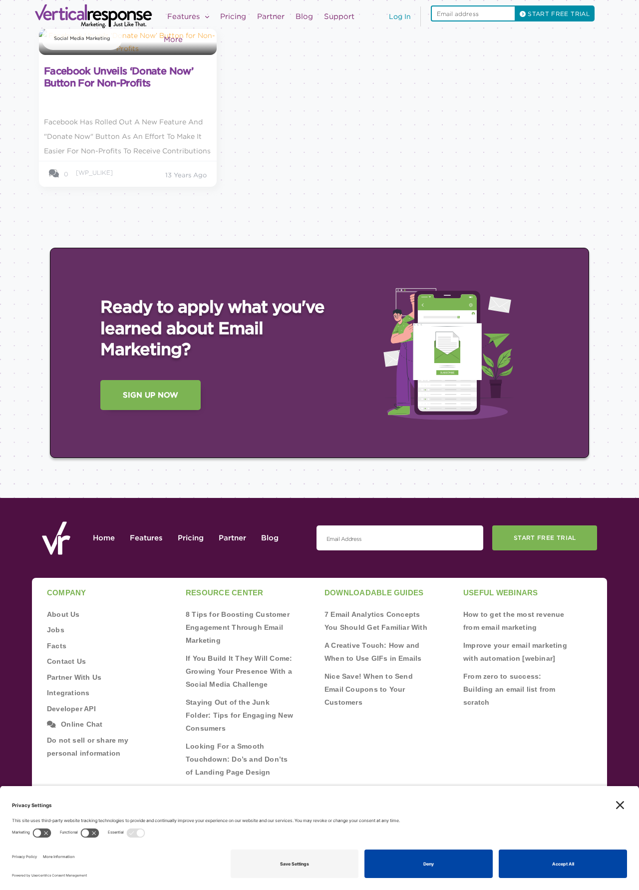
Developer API (71, 709)
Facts (56, 646)
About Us (63, 614)
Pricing (233, 16)
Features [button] (184, 16)
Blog (304, 16)
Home (104, 537)
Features (146, 537)
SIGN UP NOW (150, 395)
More (173, 39)
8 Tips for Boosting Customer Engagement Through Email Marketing (238, 627)
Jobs (55, 630)
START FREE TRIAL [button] (558, 13)
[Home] (96, 16)
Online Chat (81, 724)
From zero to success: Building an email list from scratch (509, 689)
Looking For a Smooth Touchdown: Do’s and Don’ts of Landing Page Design (237, 759)
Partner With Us (74, 677)
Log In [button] (400, 16)
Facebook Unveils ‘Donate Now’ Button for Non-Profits (118, 77)
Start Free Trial (545, 537)
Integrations (68, 693)
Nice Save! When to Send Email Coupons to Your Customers (368, 689)
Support (339, 16)
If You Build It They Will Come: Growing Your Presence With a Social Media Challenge (239, 671)
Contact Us (66, 661)
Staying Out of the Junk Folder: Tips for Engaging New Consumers (239, 715)
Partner (271, 16)
